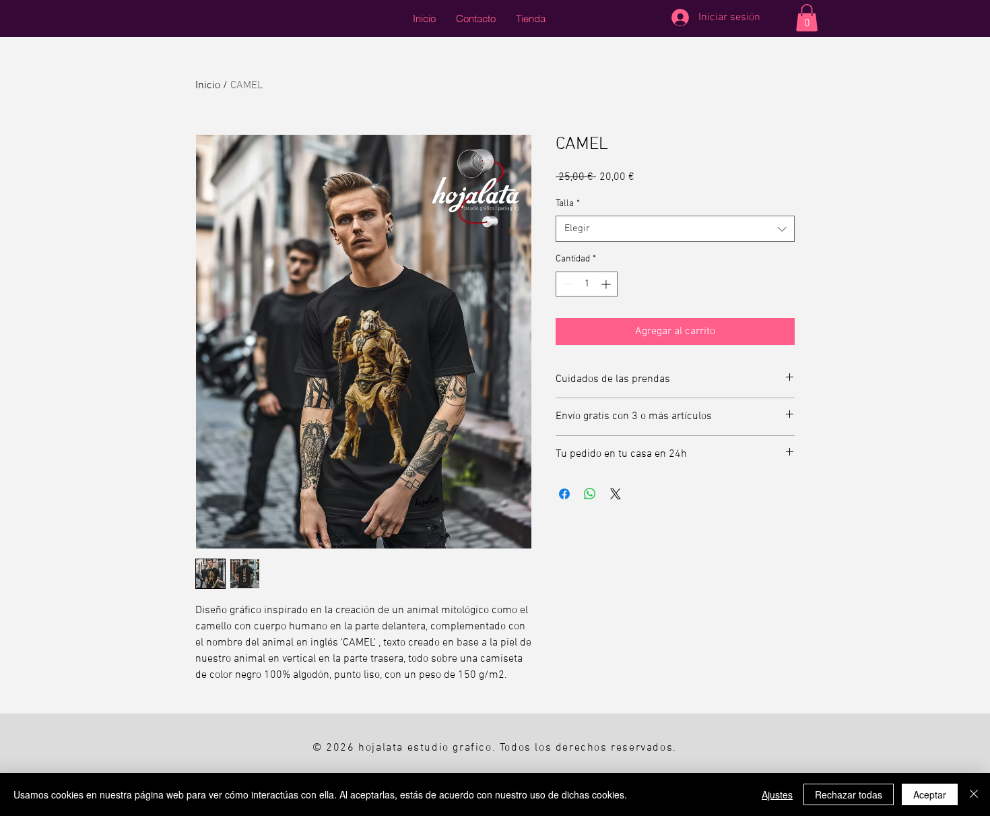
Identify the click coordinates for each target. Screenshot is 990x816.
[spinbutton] (586, 284)
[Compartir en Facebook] (564, 494)
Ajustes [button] (777, 794)
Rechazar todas (848, 794)
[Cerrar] (974, 794)
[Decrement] (566, 284)
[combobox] (675, 229)
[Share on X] (615, 494)
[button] (806, 18)
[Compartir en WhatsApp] (590, 494)
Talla (568, 204)
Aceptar (929, 794)
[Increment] (607, 284)
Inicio (207, 85)
